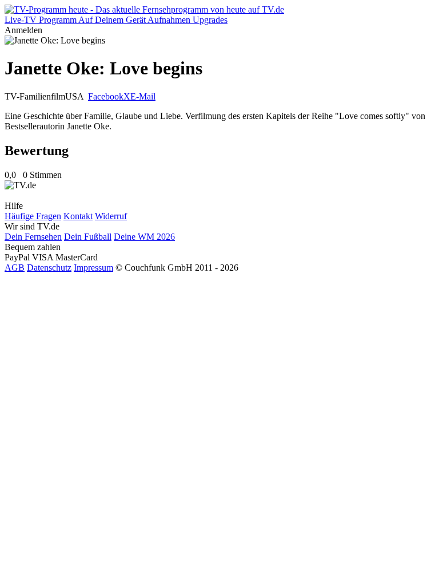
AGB (15, 267)
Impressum (93, 267)
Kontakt (78, 216)
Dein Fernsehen (33, 236)
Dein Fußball (87, 236)
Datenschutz (49, 267)
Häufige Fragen (33, 216)
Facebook (105, 96)
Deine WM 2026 (144, 236)
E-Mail (142, 96)
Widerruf (111, 216)
